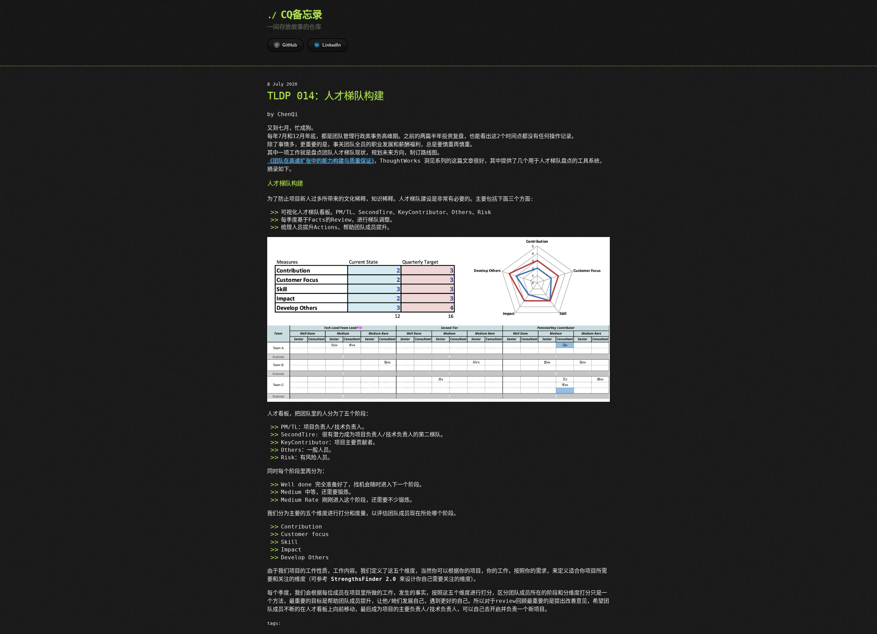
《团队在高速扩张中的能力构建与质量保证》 (320, 161)
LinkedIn (331, 45)
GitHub (289, 45)
